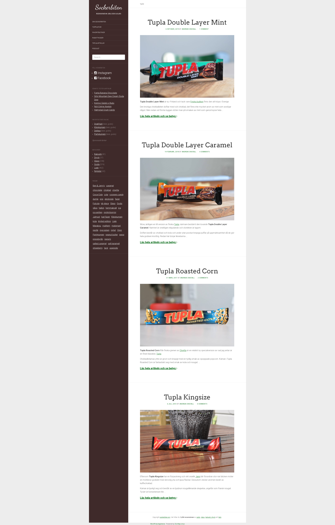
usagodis (114, 248)
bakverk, (208, 517)
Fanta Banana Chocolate (105, 93)
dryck (213, 517)
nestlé (95, 230)
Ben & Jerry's (99, 185)
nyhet (113, 230)
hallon (101, 208)
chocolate (97, 190)
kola (95, 221)
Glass (96, 161)
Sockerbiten (108, 7)
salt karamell (114, 243)
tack (106, 248)
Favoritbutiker (98, 32)
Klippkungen (99, 127)
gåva (95, 208)
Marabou (97, 226)
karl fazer (105, 217)
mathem (106, 226)
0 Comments (202, 404)
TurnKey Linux (180, 524)
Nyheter (97, 171)
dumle (95, 199)
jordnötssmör (110, 212)
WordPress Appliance (157, 524)
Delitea (97, 130)
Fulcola (96, 203)
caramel (110, 185)
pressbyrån (98, 239)
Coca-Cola (98, 194)
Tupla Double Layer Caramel (187, 145)
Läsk (96, 168)
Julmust (96, 217)
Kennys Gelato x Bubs (104, 103)
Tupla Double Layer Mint (187, 22)
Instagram (104, 73)
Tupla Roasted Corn (187, 271)
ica (119, 208)
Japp (198, 476)
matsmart (116, 226)
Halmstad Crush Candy (104, 110)
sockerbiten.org (165, 517)
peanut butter (112, 234)
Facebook (104, 78)
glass (203, 517)
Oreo (119, 230)
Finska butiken (196, 101)
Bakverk (98, 154)
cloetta (115, 190)
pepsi (121, 234)
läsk (220, 517)
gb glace (105, 203)
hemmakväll (111, 208)
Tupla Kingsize (187, 397)
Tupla (176, 224)
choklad (107, 190)
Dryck (96, 157)
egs (101, 199)
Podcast (95, 48)
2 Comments (203, 278)
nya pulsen (104, 230)
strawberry (98, 248)
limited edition (104, 221)
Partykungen (100, 134)
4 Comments (204, 152)
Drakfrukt (98, 124)
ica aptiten (97, 212)
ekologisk (109, 199)
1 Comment (204, 29)
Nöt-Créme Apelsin (102, 106)
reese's (107, 239)
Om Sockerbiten (99, 22)
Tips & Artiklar (98, 43)
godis (198, 517)
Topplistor (96, 27)
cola (106, 194)
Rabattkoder (97, 38)
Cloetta (183, 350)
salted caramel (100, 243)
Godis (97, 164)
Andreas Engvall (189, 29)
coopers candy (117, 194)
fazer (117, 199)
